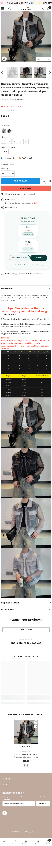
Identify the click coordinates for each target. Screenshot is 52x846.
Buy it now (26, 188)
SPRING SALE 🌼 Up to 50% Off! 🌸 (27, 3)
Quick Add (26, 746)
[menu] (2, 8)
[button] (44, 59)
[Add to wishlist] (44, 181)
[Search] (9, 8)
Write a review (26, 629)
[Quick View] (35, 726)
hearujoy (26, 752)
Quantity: (5, 169)
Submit (42, 804)
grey (24, 765)
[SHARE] (49, 181)
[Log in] (42, 8)
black (27, 765)
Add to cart (20, 181)
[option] (26, 36)
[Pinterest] (4, 813)
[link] (13, 699)
